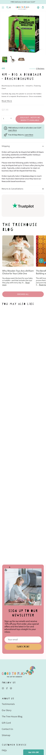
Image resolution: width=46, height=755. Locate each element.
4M (3, 68)
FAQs (4, 750)
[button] (33, 752)
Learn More (12, 130)
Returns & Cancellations (12, 188)
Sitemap (6, 735)
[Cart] (43, 7)
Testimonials (8, 704)
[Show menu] (3, 7)
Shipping (6, 146)
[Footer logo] (18, 671)
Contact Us (7, 729)
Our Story (7, 710)
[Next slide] (41, 260)
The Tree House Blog (12, 716)
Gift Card (6, 722)
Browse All (23, 294)
